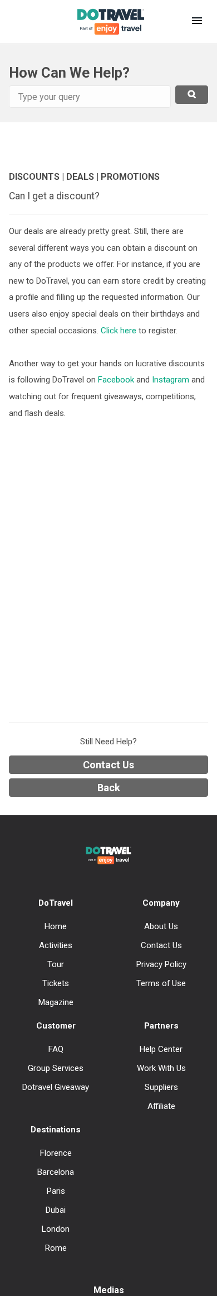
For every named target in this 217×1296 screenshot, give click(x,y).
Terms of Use (161, 983)
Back (108, 787)
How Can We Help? (69, 72)
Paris (56, 1191)
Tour (55, 964)
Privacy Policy (161, 964)
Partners (161, 1026)
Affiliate (161, 1106)
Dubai (56, 1210)
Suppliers (161, 1087)
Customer (56, 1026)
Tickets (55, 983)
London (56, 1229)
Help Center (161, 1049)
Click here (120, 331)
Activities (55, 945)
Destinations (56, 1130)
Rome (56, 1248)
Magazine (55, 1002)
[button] (197, 22)
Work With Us (161, 1068)
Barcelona (55, 1172)
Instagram (170, 380)
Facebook (116, 380)
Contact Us (108, 765)
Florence (56, 1153)
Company (161, 903)
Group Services (55, 1068)
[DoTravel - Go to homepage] (104, 22)
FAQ (55, 1049)
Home (56, 926)
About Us (161, 926)
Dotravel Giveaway (55, 1087)
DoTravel (55, 903)
